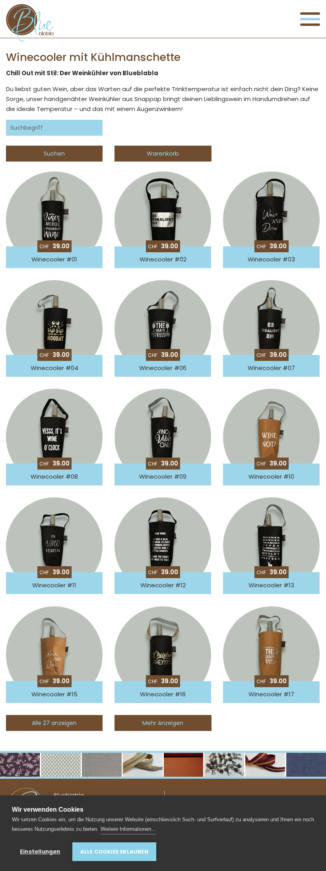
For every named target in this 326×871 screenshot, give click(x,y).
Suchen (54, 154)
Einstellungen (40, 851)
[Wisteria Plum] (20, 765)
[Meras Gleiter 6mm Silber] (224, 765)
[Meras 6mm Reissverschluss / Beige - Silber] (143, 765)
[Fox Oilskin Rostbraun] (184, 765)
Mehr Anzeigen (162, 723)
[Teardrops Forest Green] (61, 765)
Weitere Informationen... (128, 829)
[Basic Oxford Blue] (306, 765)
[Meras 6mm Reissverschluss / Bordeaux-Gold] (265, 765)
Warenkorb (163, 153)
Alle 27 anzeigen (54, 723)
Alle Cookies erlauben (114, 851)
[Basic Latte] (102, 765)
